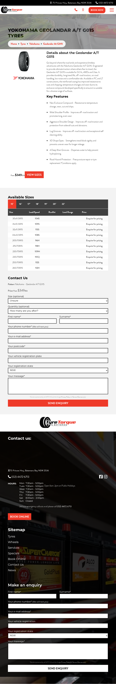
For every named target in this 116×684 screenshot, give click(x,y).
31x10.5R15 (17, 224)
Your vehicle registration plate (25, 356)
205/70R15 (17, 240)
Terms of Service (78, 397)
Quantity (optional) (18, 307)
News (12, 570)
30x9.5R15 (18, 218)
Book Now (97, 10)
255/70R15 (17, 262)
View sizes (34, 175)
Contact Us (16, 564)
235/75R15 (18, 251)
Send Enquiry (58, 403)
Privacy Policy (65, 397)
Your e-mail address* (19, 337)
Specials (13, 553)
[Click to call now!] (76, 10)
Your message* (16, 376)
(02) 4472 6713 (106, 3)
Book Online (17, 559)
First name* (14, 317)
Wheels (13, 542)
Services (13, 548)
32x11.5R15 (18, 229)
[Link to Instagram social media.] (106, 477)
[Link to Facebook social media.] (101, 477)
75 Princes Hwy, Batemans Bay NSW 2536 (72, 3)
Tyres (11, 536)
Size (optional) (16, 297)
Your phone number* (28, 327)
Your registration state (20, 366)
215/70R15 (18, 246)
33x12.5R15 (17, 235)
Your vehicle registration (21, 621)
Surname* (65, 317)
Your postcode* (16, 346)
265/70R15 (17, 268)
